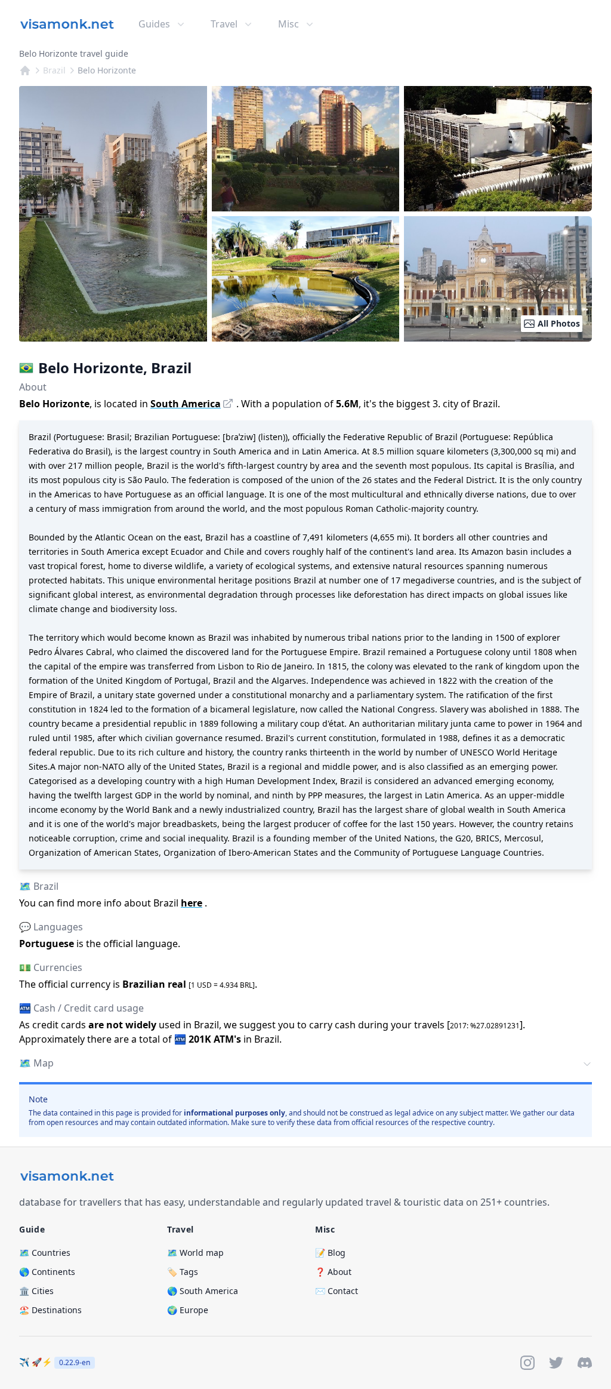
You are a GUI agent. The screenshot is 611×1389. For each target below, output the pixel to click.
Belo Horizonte (107, 70)
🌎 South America (202, 1290)
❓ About (333, 1271)
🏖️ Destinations (50, 1310)
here (191, 902)
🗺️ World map (195, 1252)
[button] (305, 1064)
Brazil (54, 70)
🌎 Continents (47, 1271)
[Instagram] (527, 1363)
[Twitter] (556, 1363)
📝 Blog (330, 1252)
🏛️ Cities (36, 1290)
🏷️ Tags (182, 1271)
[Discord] (585, 1363)
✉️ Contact (336, 1290)
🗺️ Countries (44, 1252)
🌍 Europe (187, 1310)
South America (185, 403)
